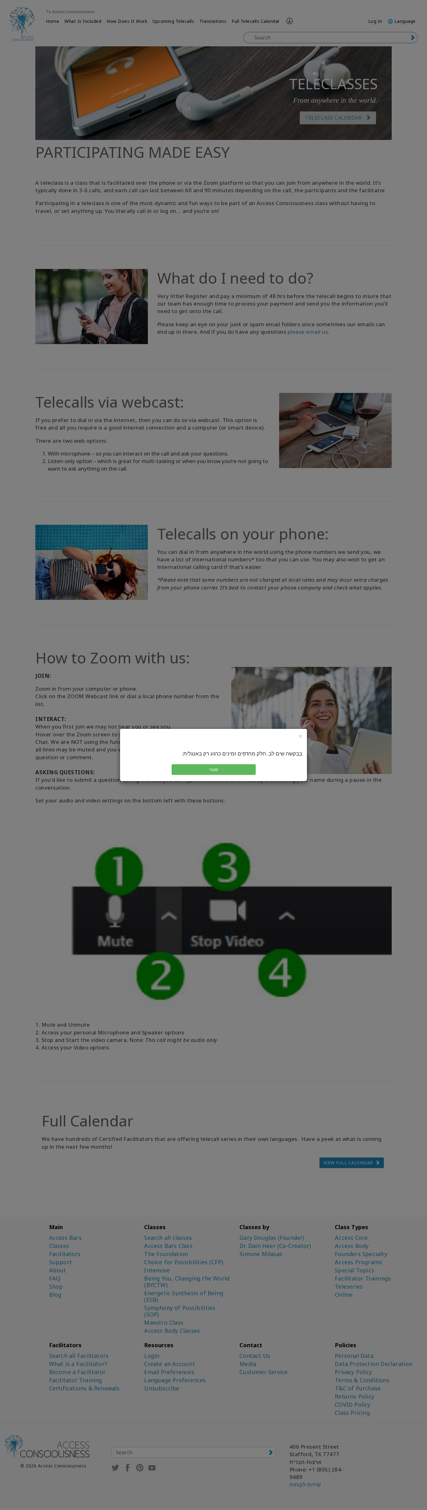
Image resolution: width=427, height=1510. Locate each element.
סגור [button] (213, 769)
